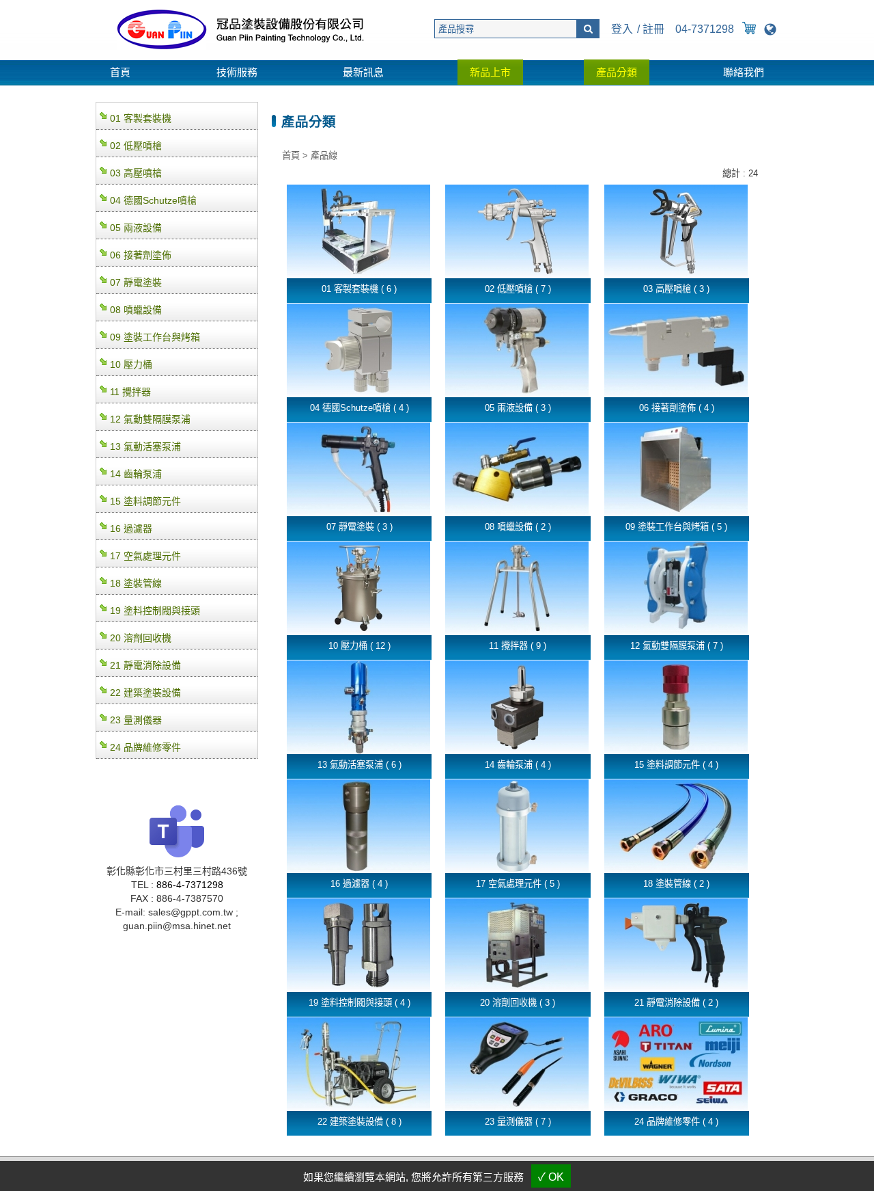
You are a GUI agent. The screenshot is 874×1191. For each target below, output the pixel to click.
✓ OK (551, 1177)
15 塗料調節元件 (145, 501)
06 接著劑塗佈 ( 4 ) (676, 408)
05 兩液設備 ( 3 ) (518, 408)
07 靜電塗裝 (136, 282)
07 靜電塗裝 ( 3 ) (359, 527)
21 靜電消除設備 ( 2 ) (676, 1003)
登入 (622, 29)
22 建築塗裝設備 (145, 692)
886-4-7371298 (189, 884)
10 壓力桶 (131, 364)
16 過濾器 (131, 528)
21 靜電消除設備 (145, 665)
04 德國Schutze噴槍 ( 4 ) (359, 408)
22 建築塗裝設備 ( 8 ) (359, 1121)
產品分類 (616, 72)
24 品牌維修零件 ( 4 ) (676, 1121)
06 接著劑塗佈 (140, 255)
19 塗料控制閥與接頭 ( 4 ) (359, 1003)
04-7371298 (704, 29)
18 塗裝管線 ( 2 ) (676, 884)
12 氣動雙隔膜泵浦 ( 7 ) (676, 646)
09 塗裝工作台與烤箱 (155, 337)
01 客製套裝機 (140, 118)
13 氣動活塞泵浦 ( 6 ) (359, 765)
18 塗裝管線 (136, 583)
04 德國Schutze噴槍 (153, 200)
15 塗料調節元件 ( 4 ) (676, 765)
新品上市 (490, 72)
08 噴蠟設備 (136, 309)
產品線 (324, 155)
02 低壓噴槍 (136, 145)
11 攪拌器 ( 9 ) (517, 646)
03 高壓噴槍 (136, 173)
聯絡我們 (743, 72)
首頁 (120, 72)
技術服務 (236, 72)
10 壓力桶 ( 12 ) (359, 646)
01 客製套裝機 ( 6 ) (359, 289)
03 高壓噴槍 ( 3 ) (676, 289)
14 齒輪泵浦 (136, 473)
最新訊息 (363, 72)
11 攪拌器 (130, 391)
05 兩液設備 (136, 227)
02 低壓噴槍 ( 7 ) (518, 289)
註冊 (653, 29)
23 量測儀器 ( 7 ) (518, 1121)
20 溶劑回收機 (140, 637)
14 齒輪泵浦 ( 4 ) (518, 765)
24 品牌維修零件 (145, 747)
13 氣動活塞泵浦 (145, 446)
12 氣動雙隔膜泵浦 (150, 419)
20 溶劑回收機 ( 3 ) (517, 1003)
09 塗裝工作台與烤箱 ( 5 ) (676, 527)
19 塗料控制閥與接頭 (155, 610)
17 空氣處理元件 (145, 555)
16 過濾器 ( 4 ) (359, 884)
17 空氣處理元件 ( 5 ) (518, 884)
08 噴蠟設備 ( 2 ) (518, 527)
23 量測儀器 (136, 719)
